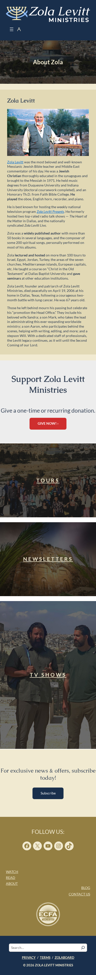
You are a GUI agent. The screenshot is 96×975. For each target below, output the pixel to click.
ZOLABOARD (64, 957)
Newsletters (48, 559)
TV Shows (48, 675)
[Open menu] (12, 29)
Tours (48, 480)
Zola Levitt (15, 162)
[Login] (19, 29)
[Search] (83, 948)
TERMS (45, 957)
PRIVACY (29, 957)
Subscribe (48, 793)
